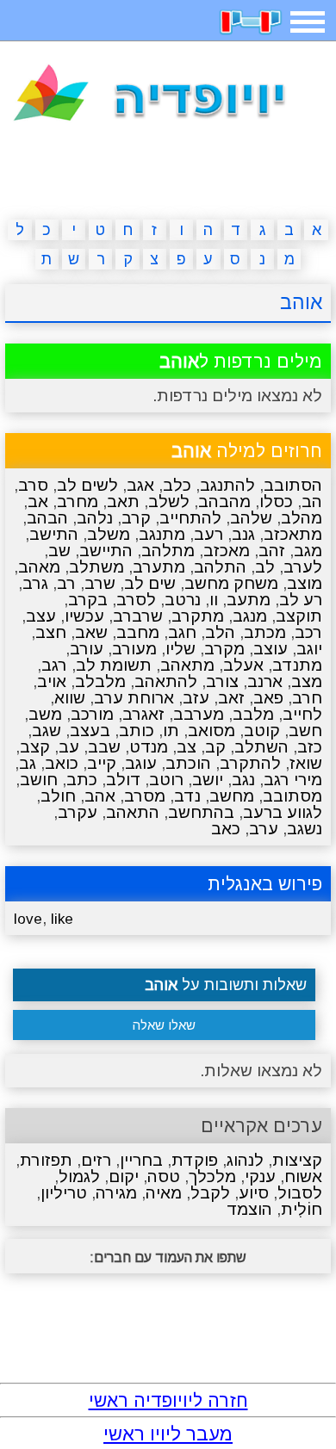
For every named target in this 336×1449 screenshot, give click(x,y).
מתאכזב (293, 534)
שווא (69, 698)
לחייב (302, 714)
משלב (108, 534)
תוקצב (299, 616)
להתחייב (190, 518)
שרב (99, 583)
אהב (99, 796)
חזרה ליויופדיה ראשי (168, 1400)
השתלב (261, 747)
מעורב (134, 649)
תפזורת (46, 1160)
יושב (207, 780)
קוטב (262, 730)
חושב (39, 780)
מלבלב (100, 681)
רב (66, 583)
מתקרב (197, 616)
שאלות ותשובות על (226, 985)
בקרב (88, 600)
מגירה (116, 1193)
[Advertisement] (168, 174)
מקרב (224, 649)
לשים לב (87, 485)
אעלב (243, 665)
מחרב (77, 501)
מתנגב (162, 534)
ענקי (260, 1176)
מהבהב (224, 501)
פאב (268, 698)
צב (186, 747)
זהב (271, 551)
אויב (51, 681)
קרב (136, 518)
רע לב (300, 600)
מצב (306, 681)
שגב (46, 730)
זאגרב (143, 714)
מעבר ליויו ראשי (168, 1434)
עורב (86, 649)
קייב (101, 763)
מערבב (198, 714)
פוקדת (194, 1160)
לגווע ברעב (282, 812)
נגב (243, 780)
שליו (180, 649)
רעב (208, 534)
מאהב (39, 567)
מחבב (137, 632)
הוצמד (249, 1209)
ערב (263, 829)
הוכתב (188, 763)
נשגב (304, 829)
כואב (61, 763)
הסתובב (293, 485)
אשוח (303, 1176)
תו (171, 730)
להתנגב (227, 485)
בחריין (141, 1160)
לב (265, 567)
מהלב (301, 518)
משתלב (96, 567)
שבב (104, 747)
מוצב (304, 583)
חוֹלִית (301, 1209)
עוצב (270, 649)
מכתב (265, 632)
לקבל (210, 1193)
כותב (136, 730)
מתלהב (168, 551)
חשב (305, 730)
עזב (196, 698)
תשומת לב (114, 665)
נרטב (183, 600)
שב (59, 551)
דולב (123, 780)
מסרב (144, 796)
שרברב (138, 616)
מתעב (249, 600)
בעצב (90, 730)
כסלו (276, 501)
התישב (53, 534)
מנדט (148, 747)
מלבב (253, 714)
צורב (222, 681)
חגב (182, 632)
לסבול (299, 1193)
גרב (35, 583)
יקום (124, 1176)
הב (312, 501)
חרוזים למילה (246, 451)
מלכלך (212, 1176)
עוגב (141, 763)
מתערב (159, 567)
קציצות (297, 1160)
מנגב (250, 616)
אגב (140, 485)
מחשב (231, 796)
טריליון (63, 1193)
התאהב (132, 812)
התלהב (220, 567)
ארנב (265, 681)
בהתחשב (201, 812)
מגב (308, 551)
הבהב (47, 518)
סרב (33, 485)
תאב (123, 501)
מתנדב (297, 665)
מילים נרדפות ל (240, 361)
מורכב (92, 714)
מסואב (211, 730)
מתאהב (187, 665)
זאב (231, 698)
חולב (58, 796)
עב (69, 747)
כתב (81, 780)
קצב (35, 747)
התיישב (106, 551)
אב (38, 501)
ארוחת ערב (134, 698)
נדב (187, 796)
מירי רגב (293, 780)
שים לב (150, 583)
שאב (91, 632)
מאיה (164, 1193)
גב (27, 763)
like (62, 919)
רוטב (166, 780)
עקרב (77, 812)
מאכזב (226, 551)
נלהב (95, 518)
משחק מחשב (231, 583)
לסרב (136, 600)
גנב (243, 534)
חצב (50, 632)
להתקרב (250, 763)
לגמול (79, 1176)
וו (213, 600)
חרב (307, 698)
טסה (163, 1176)
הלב (220, 632)
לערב (302, 567)
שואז (305, 763)
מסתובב (292, 796)
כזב (309, 747)
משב (45, 714)
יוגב (309, 649)
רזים (96, 1160)
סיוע (254, 1193)
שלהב (251, 518)
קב (215, 747)
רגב (54, 665)
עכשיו (84, 616)
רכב (308, 632)
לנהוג (245, 1160)
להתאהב (165, 681)
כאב (225, 829)
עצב (41, 616)
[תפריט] (307, 22)
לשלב (169, 501)
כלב (177, 485)
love (28, 919)
